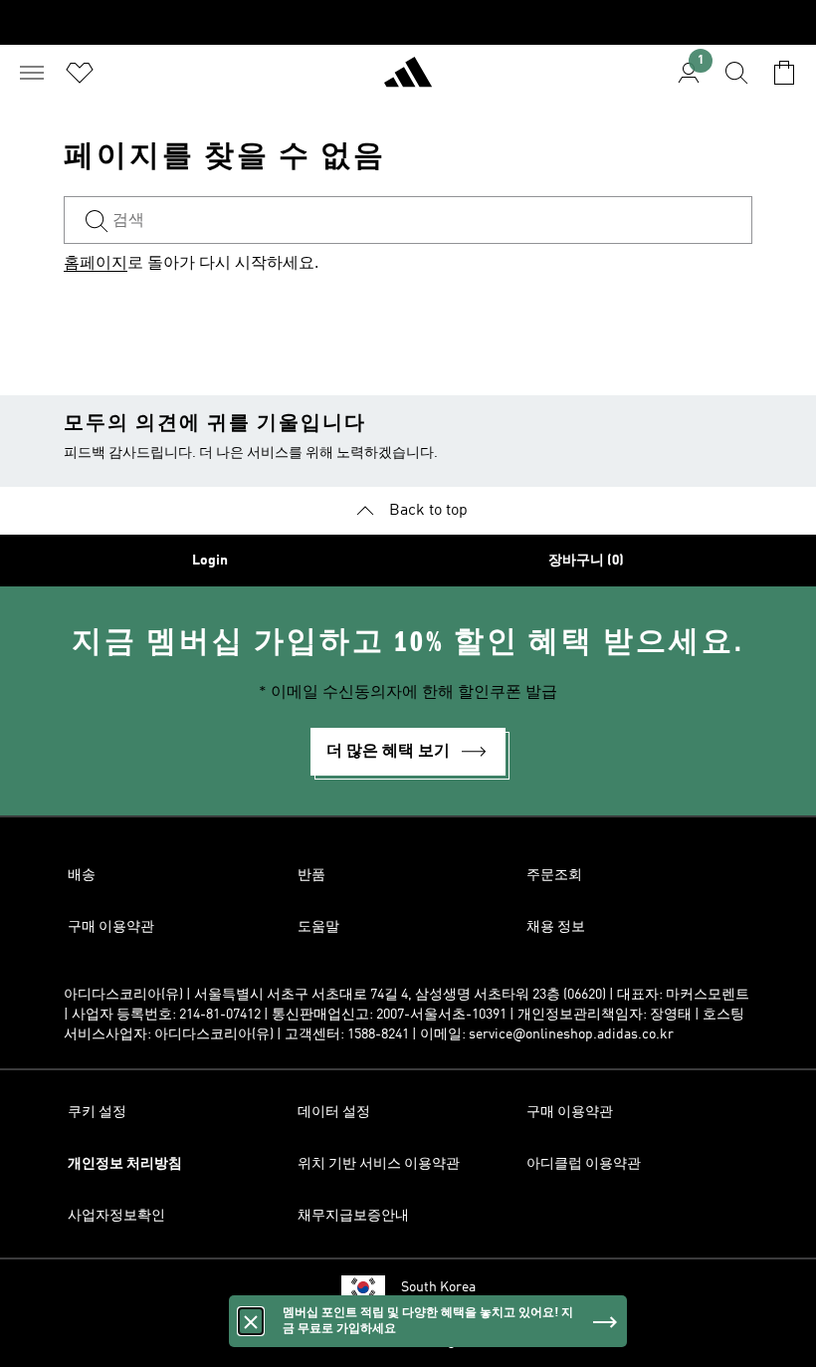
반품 (311, 875)
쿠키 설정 (97, 1112)
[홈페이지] (408, 81)
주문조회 (554, 875)
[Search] (736, 73)
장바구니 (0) (586, 561)
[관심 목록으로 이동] (79, 73)
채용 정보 (555, 927)
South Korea (438, 1287)
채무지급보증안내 (353, 1216)
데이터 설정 (334, 1112)
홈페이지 (95, 264)
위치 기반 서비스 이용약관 (379, 1164)
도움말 (318, 927)
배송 (82, 875)
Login (210, 561)
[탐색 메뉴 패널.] (32, 73)
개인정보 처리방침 (125, 1164)
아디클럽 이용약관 (583, 1164)
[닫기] (251, 1321)
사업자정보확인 (116, 1216)
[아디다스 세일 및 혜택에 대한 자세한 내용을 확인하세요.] (408, 22)
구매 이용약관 (111, 927)
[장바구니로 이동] (784, 73)
